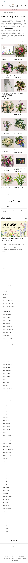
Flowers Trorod (6, 420)
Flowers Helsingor (6, 349)
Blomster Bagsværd (7, 320)
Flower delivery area (7, 277)
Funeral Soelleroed (7, 517)
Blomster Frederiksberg (8, 344)
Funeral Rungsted (6, 505)
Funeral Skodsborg (7, 508)
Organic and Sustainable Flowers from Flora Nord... (12, 239)
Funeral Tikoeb (6, 522)
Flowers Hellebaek (6, 341)
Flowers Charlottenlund (8, 326)
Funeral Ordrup (6, 502)
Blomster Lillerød (6, 379)
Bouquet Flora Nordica (18, 57)
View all (25, 218)
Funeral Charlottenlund (8, 449)
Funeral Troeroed (6, 525)
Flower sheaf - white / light (19, 132)
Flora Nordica (9, 556)
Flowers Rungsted (6, 397)
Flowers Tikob (6, 417)
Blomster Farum (6, 335)
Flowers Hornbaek (6, 355)
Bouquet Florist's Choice (19, 187)
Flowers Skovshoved (7, 402)
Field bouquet (3, 132)
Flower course (6, 288)
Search (4, 268)
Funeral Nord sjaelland (7, 496)
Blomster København (7, 373)
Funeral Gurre (6, 458)
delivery (4, 297)
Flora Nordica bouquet (10, 26)
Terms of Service (6, 291)
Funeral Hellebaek (6, 461)
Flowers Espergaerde (7, 332)
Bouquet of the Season (5, 168)
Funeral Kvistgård (6, 487)
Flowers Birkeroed (6, 323)
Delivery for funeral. (7, 280)
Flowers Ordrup (6, 394)
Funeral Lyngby (6, 490)
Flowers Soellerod (6, 411)
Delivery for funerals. (7, 443)
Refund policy (21, 556)
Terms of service (11, 558)
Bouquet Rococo (4, 114)
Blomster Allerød (6, 317)
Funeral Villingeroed (7, 531)
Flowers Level (5, 385)
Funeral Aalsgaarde (7, 534)
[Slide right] (16, 256)
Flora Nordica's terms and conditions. (10, 274)
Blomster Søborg (6, 408)
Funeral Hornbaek (6, 472)
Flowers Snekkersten (7, 405)
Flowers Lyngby (6, 382)
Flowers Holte (6, 352)
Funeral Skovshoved (7, 511)
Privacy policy (5, 558)
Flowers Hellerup (6, 347)
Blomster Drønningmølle (8, 329)
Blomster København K (7, 376)
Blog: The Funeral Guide (8, 300)
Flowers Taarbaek (6, 414)
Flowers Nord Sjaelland (7, 388)
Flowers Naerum (6, 391)
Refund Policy (5, 294)
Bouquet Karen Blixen (18, 114)
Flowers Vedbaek (6, 423)
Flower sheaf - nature (18, 93)
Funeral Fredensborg (7, 455)
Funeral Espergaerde (7, 452)
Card (2, 57)
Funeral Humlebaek (7, 475)
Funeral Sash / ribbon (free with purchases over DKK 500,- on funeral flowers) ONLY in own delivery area (7, 95)
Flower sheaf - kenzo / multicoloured (18, 150)
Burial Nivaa (5, 493)
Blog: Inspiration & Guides (8, 306)
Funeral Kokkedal (6, 484)
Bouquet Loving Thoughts (6, 75)
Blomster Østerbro (6, 432)
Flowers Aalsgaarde (7, 435)
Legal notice (24, 558)
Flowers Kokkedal (6, 367)
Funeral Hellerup (6, 464)
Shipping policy (18, 558)
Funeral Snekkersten (7, 514)
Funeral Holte (5, 470)
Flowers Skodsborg (7, 400)
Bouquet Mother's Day (5, 187)
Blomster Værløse (6, 426)
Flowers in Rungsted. (7, 282)
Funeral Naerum (6, 499)
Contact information (14, 560)
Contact (4, 271)
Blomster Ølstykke (6, 429)
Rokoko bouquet (9, 28)
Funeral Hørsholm (6, 478)
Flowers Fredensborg (7, 338)
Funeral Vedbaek (6, 528)
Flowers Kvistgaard (7, 370)
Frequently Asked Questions (9, 285)
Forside (5, 12)
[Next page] (22, 194)
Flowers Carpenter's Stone (11, 12)
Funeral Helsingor (6, 467)
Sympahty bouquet (4, 149)
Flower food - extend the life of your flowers (20, 169)
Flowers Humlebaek (7, 358)
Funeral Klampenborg (7, 481)
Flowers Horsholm (6, 361)
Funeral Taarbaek (6, 520)
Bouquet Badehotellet (18, 75)
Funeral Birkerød (6, 446)
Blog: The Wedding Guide (8, 303)
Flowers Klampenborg (7, 364)
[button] (2, 5)
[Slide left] (11, 256)
